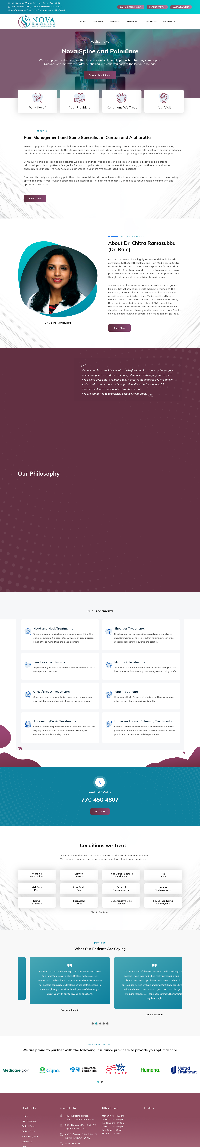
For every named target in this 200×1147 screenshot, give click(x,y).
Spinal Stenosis (37, 902)
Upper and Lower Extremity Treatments (143, 721)
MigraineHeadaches (36, 875)
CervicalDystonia (79, 875)
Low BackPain (79, 889)
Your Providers (79, 107)
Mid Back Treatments (129, 662)
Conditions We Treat (122, 107)
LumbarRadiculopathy (163, 889)
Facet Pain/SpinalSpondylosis (163, 902)
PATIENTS (115, 21)
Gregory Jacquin (58, 1010)
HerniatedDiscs (79, 902)
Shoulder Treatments (129, 628)
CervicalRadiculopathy (121, 889)
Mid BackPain (37, 889)
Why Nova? (37, 107)
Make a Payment (30, 1136)
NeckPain (163, 875)
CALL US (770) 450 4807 (130, 7)
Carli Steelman (142, 1014)
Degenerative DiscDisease (121, 902)
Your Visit (164, 107)
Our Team (98, 21)
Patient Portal (28, 1131)
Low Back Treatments (49, 662)
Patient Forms (28, 1126)
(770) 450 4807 (72, 1143)
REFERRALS (132, 21)
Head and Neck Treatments (53, 628)
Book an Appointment (100, 75)
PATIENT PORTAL (157, 7)
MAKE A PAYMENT (181, 7)
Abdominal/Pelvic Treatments (54, 721)
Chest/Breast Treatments (51, 691)
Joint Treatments (126, 691)
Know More (35, 198)
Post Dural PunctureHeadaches (121, 875)
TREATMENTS (168, 21)
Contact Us (27, 1141)
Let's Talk (100, 811)
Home (83, 21)
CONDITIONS (151, 21)
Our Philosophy (29, 1121)
